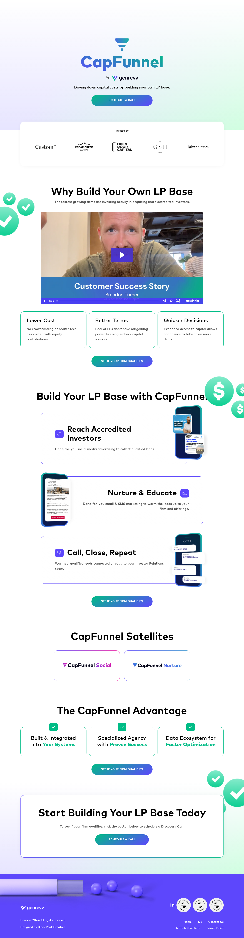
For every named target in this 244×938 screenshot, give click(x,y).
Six (200, 922)
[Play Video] (44, 301)
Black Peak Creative (51, 927)
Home (188, 922)
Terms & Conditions (188, 928)
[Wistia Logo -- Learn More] (192, 301)
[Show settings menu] (171, 301)
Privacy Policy (215, 928)
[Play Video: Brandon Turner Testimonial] (122, 255)
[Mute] (164, 301)
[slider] (108, 301)
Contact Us (216, 922)
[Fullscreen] (178, 301)
